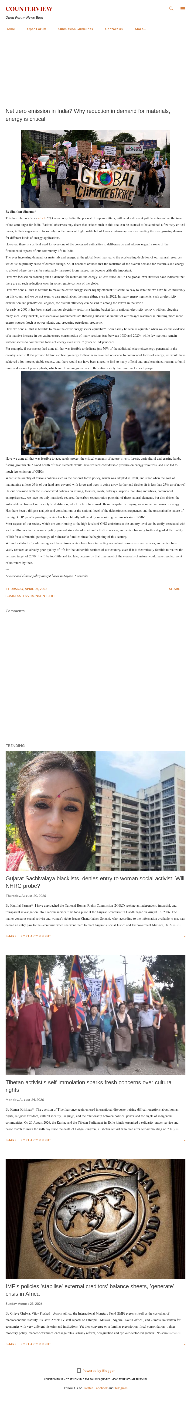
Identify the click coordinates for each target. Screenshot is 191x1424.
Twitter (88, 1388)
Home (10, 29)
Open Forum (36, 29)
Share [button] (174, 589)
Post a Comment (35, 936)
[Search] (171, 8)
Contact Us (114, 29)
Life (52, 596)
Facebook (101, 1388)
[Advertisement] (95, 69)
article (42, 218)
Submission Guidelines (75, 29)
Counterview (29, 8)
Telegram (120, 1388)
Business (14, 596)
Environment (35, 596)
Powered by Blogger (98, 1370)
